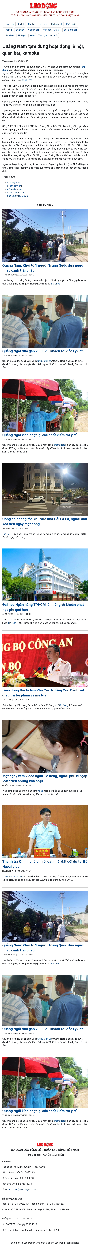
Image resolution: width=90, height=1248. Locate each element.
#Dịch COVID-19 (15, 192)
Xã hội (21, 24)
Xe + (32, 35)
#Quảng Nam (13, 182)
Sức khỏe (9, 35)
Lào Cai (6, 534)
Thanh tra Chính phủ (12, 876)
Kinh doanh (56, 24)
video (40, 790)
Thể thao (42, 24)
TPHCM (12, 623)
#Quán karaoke (14, 189)
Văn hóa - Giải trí (51, 29)
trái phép (55, 283)
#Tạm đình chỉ (14, 185)
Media (31, 24)
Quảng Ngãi (59, 444)
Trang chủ (9, 24)
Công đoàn (33, 29)
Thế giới (22, 35)
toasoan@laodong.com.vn (22, 1189)
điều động (63, 705)
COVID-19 (26, 80)
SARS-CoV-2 (44, 361)
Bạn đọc (20, 29)
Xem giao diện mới (47, 35)
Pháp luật (71, 24)
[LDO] (45, 236)
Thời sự (8, 29)
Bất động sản (70, 29)
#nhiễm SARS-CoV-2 (17, 195)
